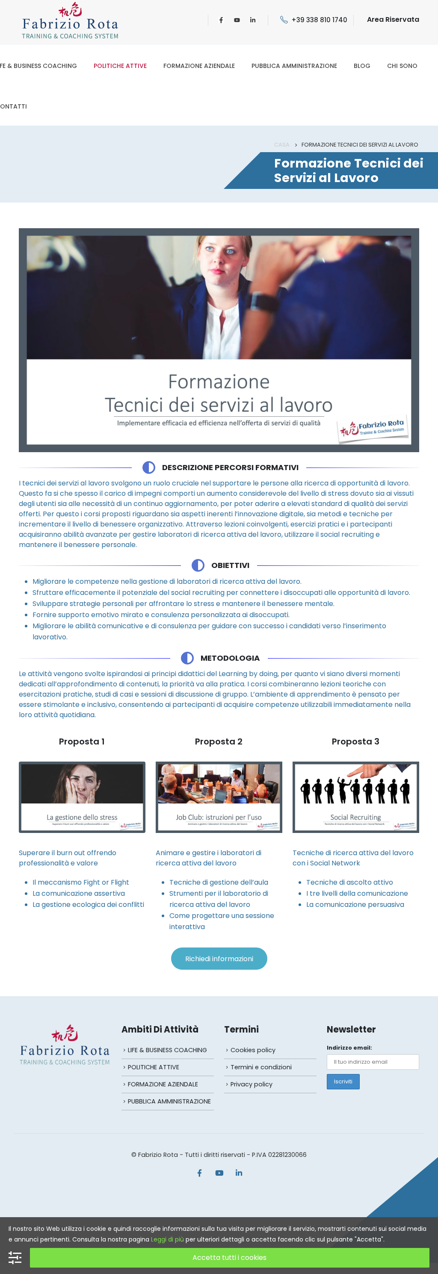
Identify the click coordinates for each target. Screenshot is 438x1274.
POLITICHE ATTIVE (120, 66)
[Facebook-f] (221, 20)
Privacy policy (251, 1084)
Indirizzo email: (349, 1047)
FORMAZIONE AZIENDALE (199, 66)
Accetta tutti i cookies (229, 1257)
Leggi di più (167, 1239)
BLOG (362, 66)
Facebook (199, 1173)
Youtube (219, 1173)
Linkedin (239, 1173)
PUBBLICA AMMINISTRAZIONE (294, 66)
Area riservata (393, 19)
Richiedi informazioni (219, 959)
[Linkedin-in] (253, 20)
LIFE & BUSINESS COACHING (167, 1050)
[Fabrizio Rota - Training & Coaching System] (70, 20)
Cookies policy (253, 1050)
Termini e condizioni (261, 1067)
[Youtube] (237, 20)
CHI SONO (402, 66)
